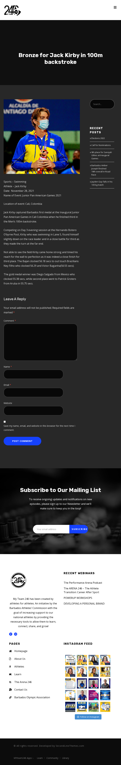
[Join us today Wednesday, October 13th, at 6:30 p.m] (105, 660)
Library (65, 757)
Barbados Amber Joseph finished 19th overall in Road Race (100, 170)
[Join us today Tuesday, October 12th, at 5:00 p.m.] (70, 672)
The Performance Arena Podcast (83, 582)
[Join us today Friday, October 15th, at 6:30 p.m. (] (82, 660)
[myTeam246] (12, 10)
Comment (10, 320)
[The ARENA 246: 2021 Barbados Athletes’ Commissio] (105, 695)
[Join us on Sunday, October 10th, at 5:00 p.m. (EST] (94, 672)
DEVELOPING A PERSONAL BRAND (84, 603)
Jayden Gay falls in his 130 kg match (101, 183)
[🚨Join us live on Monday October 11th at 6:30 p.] (82, 683)
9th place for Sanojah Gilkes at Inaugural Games (101, 155)
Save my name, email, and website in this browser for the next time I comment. (39, 427)
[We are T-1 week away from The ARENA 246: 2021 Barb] (70, 695)
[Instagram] (15, 634)
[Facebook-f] (10, 634)
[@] (73, 651)
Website (8, 403)
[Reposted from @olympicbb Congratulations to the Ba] (94, 707)
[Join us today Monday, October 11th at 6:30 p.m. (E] (82, 672)
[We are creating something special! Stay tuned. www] (105, 707)
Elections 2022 (98, 138)
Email (7, 384)
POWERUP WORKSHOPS (78, 598)
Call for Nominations (101, 145)
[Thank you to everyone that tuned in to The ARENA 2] (70, 660)
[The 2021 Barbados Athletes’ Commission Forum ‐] (70, 707)
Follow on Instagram (89, 716)
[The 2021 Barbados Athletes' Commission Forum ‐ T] (94, 695)
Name (8, 366)
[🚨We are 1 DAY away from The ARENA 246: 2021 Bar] (70, 683)
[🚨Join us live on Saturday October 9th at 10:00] (105, 683)
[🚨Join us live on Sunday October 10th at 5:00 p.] (94, 683)
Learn (40, 757)
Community (52, 757)
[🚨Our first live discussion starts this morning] (105, 672)
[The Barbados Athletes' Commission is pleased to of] (82, 707)
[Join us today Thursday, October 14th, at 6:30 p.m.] (94, 660)
